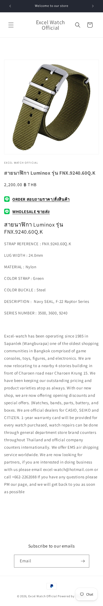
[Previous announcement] (10, 6)
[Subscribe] (83, 561)
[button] (11, 25)
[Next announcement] (93, 6)
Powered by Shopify (72, 596)
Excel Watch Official (42, 596)
